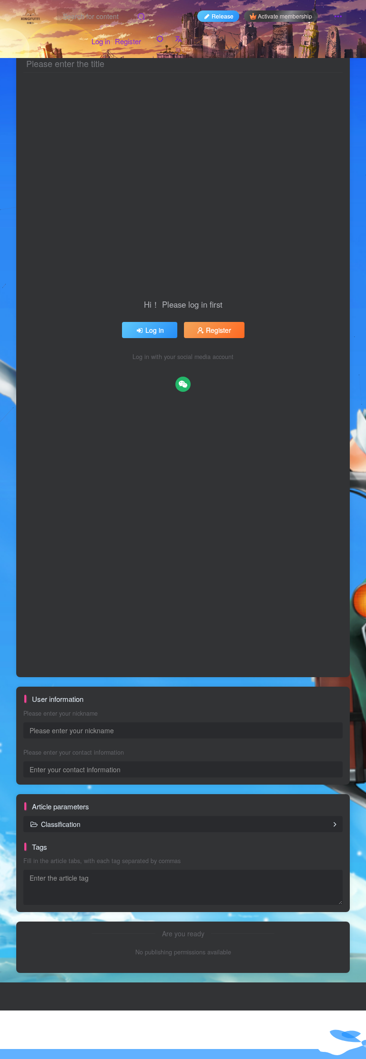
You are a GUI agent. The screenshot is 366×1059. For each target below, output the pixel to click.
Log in (101, 41)
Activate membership (285, 16)
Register (128, 41)
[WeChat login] (183, 384)
